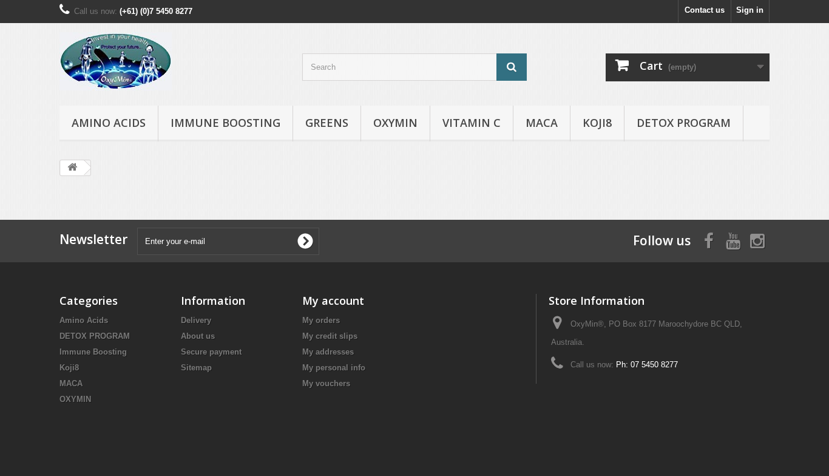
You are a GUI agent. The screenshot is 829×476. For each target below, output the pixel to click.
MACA (542, 122)
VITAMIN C (471, 122)
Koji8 (597, 122)
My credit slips (329, 336)
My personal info (333, 367)
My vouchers (326, 383)
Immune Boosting (225, 122)
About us (198, 336)
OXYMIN (395, 122)
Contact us (705, 10)
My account (333, 300)
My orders (321, 320)
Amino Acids (109, 122)
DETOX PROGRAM (684, 122)
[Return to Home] (72, 167)
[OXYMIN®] (171, 61)
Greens (326, 122)
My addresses (328, 351)
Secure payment (211, 351)
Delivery (196, 320)
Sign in (749, 10)
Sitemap (196, 367)
